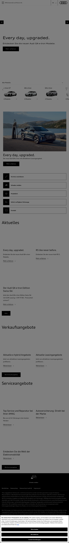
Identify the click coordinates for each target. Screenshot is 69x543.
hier (18, 524)
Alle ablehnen (34, 534)
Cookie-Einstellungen (34, 539)
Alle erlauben (34, 529)
